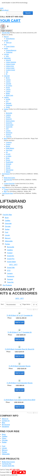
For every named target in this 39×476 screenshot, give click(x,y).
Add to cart (19, 322)
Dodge (6, 48)
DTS (7, 101)
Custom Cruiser (10, 70)
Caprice (8, 81)
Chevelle (8, 83)
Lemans (8, 130)
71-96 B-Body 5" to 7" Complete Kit (19, 332)
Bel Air (8, 78)
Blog (5, 191)
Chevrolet (7, 76)
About (3, 187)
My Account (6, 424)
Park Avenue (9, 170)
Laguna (8, 89)
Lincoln (6, 40)
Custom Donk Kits (9, 183)
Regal (7, 158)
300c (7, 56)
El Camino (9, 85)
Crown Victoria (10, 46)
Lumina (8, 91)
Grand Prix (9, 123)
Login (1, 8)
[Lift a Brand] (4, 10)
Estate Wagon (10, 148)
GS (7, 152)
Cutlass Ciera (10, 66)
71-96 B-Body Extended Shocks (19, 366)
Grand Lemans (10, 121)
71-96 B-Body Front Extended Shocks (19, 383)
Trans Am (8, 136)
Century (8, 144)
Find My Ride (6, 33)
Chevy (4, 438)
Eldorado (8, 103)
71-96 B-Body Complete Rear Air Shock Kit (19, 349)
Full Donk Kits (8, 179)
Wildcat (8, 172)
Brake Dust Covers (9, 177)
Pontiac (6, 109)
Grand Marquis (10, 38)
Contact (6, 189)
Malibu (8, 93)
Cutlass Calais (10, 68)
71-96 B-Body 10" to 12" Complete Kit (19, 315)
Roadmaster (9, 162)
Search (28, 13)
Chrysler (6, 54)
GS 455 (8, 154)
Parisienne (9, 132)
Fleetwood (9, 105)
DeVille (8, 99)
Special (8, 168)
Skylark (8, 166)
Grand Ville (9, 127)
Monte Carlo (9, 95)
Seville (8, 107)
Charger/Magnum (11, 50)
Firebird (8, 117)
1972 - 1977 (13, 264)
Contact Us (6, 420)
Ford (5, 44)
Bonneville (9, 113)
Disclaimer (5, 426)
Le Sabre (8, 156)
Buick (5, 138)
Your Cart (10, 21)
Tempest (8, 134)
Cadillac (6, 97)
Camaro (8, 80)
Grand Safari (9, 125)
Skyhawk (8, 164)
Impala (8, 87)
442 (7, 72)
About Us (5, 419)
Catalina (8, 115)
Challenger (9, 52)
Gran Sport (9, 150)
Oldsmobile (7, 58)
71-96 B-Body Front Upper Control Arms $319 (19, 400)
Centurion (9, 142)
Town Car (8, 42)
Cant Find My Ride (7, 193)
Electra (8, 146)
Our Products (6, 174)
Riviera (8, 160)
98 (6, 74)
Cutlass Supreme (11, 62)
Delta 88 (8, 60)
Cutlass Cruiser (10, 64)
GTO (7, 129)
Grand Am (9, 119)
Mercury (6, 36)
